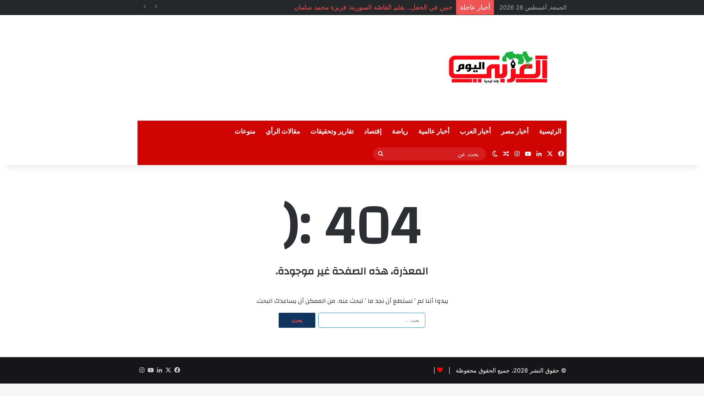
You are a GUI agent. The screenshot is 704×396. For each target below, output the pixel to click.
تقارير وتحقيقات (332, 131)
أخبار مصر (515, 131)
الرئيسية (550, 131)
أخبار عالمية (434, 131)
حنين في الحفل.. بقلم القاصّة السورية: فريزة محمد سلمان (373, 7)
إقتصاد (373, 131)
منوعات (245, 131)
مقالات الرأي (283, 131)
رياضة (400, 131)
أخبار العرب (475, 131)
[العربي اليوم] (498, 68)
